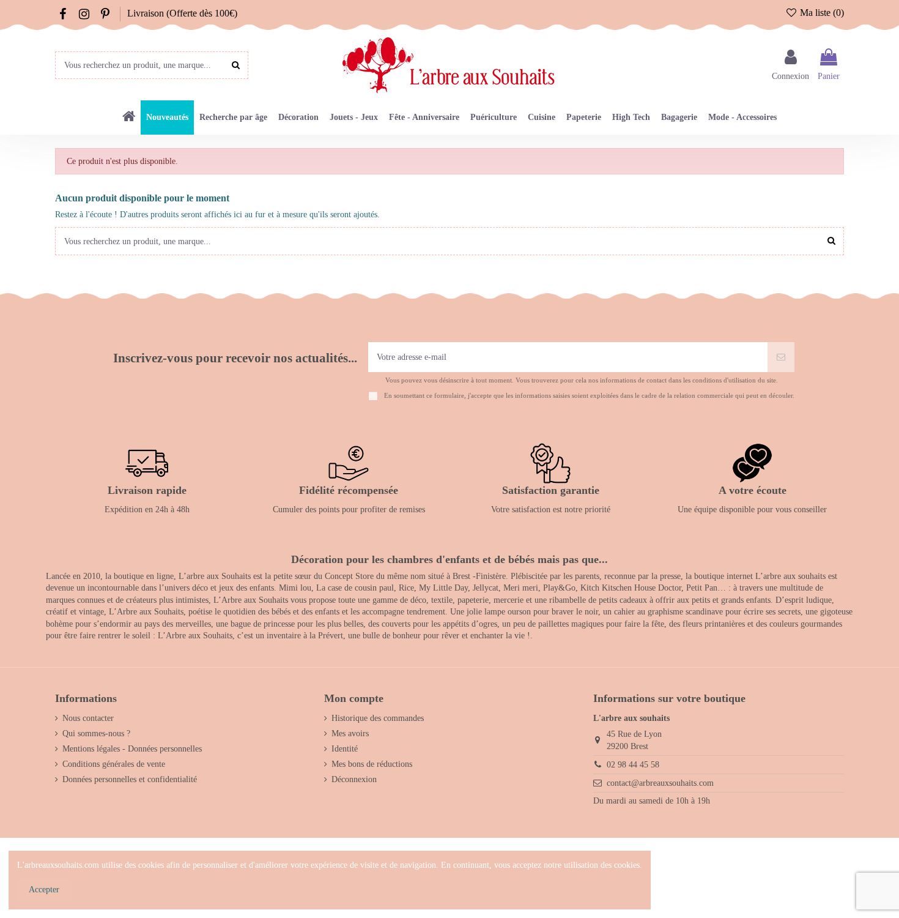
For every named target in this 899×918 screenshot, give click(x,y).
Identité (344, 748)
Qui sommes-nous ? (96, 733)
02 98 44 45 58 (633, 764)
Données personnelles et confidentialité (129, 779)
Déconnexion (354, 779)
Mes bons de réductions (371, 764)
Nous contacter (88, 718)
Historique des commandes (377, 718)
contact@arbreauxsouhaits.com (660, 783)
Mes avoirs (350, 733)
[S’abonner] (781, 357)
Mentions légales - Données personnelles (132, 748)
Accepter (44, 889)
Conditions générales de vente (113, 764)
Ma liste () (820, 12)
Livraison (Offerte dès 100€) (182, 13)
